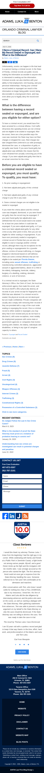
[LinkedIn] (12, 516)
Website (22, 709)
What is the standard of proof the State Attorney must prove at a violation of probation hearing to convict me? (18, 434)
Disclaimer (22, 722)
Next (21, 347)
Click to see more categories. (14, 412)
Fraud (6, 371)
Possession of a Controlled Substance (19, 407)
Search (38, 40)
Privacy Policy (22, 715)
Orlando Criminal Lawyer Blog (22, 20)
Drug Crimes (9, 361)
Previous (6, 347)
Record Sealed (22, 334)
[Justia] (18, 516)
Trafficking (8, 398)
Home (7, 12)
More (37, 12)
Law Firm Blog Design (21, 770)
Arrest (6, 375)
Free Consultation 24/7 (22, 3)
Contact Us (22, 12)
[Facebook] (5, 516)
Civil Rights (8, 380)
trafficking (33, 262)
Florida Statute (28, 259)
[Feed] (25, 516)
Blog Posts (22, 742)
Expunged (12, 334)
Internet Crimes (10, 394)
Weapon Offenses (11, 389)
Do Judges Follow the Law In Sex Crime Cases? (19, 422)
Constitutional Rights (12, 403)
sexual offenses (21, 262)
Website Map (22, 735)
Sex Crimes (8, 357)
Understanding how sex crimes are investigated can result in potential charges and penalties (20, 446)
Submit (22, 506)
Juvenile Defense (10, 366)
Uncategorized (9, 384)
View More (22, 652)
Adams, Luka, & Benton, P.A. (30, 764)
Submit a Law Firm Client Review (22, 660)
